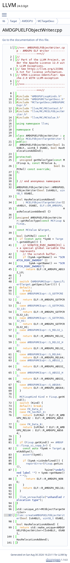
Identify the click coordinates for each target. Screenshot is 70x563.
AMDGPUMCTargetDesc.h (47, 99)
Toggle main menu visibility (5, 14)
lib (4, 21)
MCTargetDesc (46, 21)
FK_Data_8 (34, 424)
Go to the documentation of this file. (25, 40)
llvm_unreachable (32, 497)
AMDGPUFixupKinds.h (46, 96)
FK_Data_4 (34, 409)
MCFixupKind (28, 396)
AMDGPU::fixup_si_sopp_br (40, 444)
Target (13, 21)
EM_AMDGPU (55, 205)
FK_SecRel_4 (36, 412)
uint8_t (48, 518)
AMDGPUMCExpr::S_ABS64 (43, 384)
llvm (44, 123)
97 (8, 515)
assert (27, 454)
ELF (42, 205)
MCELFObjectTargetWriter (44, 138)
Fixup (20, 223)
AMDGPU (27, 21)
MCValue (31, 229)
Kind (41, 396)
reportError (34, 463)
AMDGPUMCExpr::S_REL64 (43, 354)
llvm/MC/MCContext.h (47, 108)
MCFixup (56, 220)
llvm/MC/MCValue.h (45, 117)
